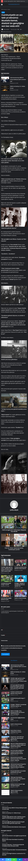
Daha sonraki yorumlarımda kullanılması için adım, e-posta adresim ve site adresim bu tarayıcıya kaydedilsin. (13, 648)
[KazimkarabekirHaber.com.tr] (14, 4)
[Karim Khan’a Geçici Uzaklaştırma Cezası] (5, 732)
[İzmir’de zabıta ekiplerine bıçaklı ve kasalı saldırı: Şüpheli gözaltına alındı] (5, 752)
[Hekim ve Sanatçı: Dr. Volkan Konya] (5, 88)
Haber (9, 9)
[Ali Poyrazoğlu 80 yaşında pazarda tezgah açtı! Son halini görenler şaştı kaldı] (5, 687)
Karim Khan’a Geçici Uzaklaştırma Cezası (15, 731)
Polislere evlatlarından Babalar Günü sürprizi (20, 567)
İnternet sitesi (4, 640)
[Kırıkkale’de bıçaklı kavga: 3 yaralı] (7, 578)
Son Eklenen (14, 660)
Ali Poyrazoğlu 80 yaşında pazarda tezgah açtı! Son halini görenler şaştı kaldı (17, 686)
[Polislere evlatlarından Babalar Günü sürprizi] (21, 562)
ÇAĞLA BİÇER (6, 29)
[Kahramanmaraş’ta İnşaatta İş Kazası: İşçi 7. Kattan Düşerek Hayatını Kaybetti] (5, 766)
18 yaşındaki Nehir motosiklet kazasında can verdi (18, 771)
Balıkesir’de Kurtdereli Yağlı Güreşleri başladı (17, 784)
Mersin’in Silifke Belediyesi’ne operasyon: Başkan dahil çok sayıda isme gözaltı (18, 745)
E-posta (3, 635)
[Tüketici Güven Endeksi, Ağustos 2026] (5, 792)
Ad (2, 629)
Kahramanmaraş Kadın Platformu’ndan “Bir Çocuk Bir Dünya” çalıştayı (18, 759)
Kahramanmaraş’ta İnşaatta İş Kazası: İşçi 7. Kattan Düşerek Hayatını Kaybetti (18, 765)
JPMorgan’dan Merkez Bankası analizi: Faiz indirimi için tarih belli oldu (17, 779)
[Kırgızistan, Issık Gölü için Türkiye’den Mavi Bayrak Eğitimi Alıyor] (5, 738)
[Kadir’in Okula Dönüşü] (21, 593)
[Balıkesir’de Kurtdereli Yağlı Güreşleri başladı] (5, 786)
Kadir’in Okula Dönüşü (20, 598)
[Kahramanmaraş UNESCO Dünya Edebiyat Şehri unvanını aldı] (5, 79)
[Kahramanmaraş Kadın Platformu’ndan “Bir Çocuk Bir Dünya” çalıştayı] (5, 759)
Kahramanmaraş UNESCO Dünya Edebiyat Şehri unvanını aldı (18, 79)
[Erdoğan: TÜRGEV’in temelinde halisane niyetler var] (21, 578)
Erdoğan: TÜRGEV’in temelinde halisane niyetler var (20, 585)
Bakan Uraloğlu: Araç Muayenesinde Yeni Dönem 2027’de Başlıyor (17, 712)
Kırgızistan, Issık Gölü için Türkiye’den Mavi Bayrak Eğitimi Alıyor (17, 738)
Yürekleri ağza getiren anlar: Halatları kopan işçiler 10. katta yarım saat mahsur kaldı (7, 569)
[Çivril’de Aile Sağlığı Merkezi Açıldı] (7, 593)
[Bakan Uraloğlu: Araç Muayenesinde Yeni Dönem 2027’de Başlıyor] (5, 713)
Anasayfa (4, 9)
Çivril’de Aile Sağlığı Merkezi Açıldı (6, 598)
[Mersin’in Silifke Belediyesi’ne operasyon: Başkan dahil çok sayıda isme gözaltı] (5, 745)
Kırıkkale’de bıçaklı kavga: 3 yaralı (6, 584)
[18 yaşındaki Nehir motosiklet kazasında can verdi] (5, 773)
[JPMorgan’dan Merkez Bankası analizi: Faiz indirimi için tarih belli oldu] (5, 779)
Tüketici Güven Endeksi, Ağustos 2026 (16, 791)
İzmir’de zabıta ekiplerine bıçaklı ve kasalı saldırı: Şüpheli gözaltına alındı (17, 752)
